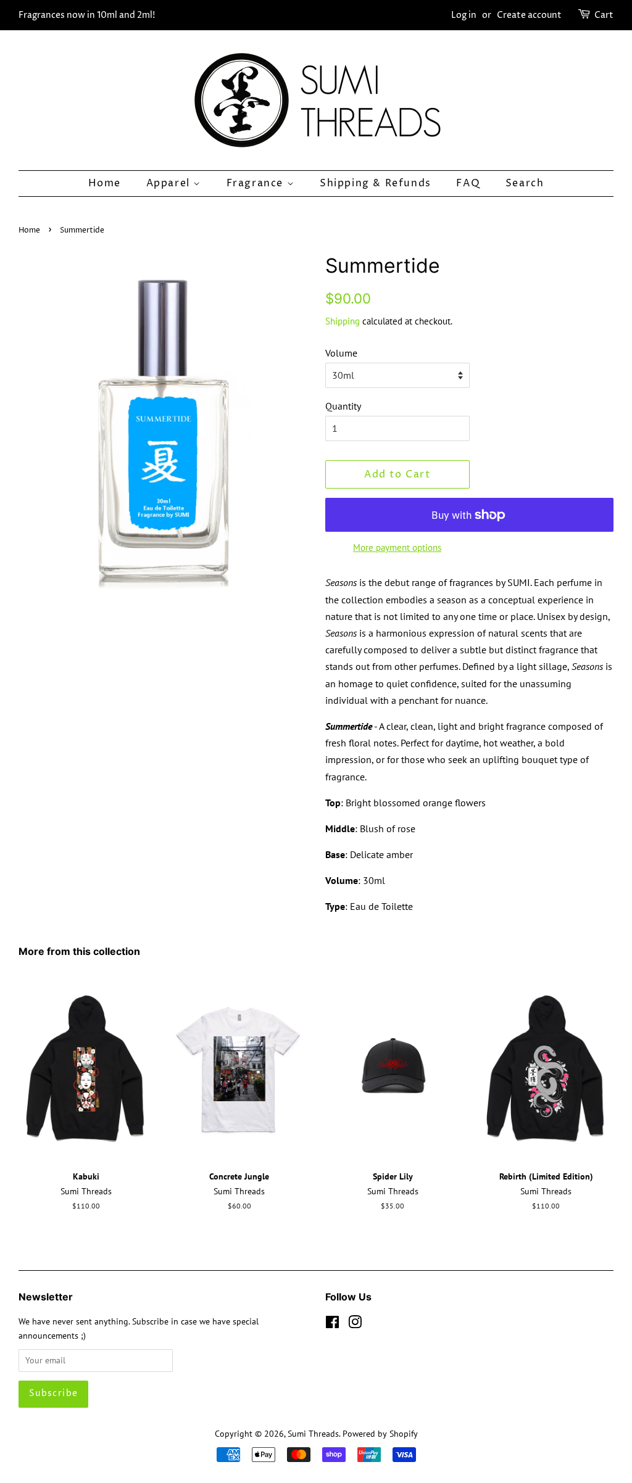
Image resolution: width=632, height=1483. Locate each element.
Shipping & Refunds (375, 183)
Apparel (170, 183)
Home (104, 183)
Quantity (343, 406)
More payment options (397, 547)
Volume (341, 353)
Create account (529, 15)
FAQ (468, 183)
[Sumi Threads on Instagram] (355, 1324)
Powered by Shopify (380, 1433)
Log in (463, 15)
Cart (603, 15)
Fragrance (257, 183)
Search (524, 183)
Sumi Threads (313, 1433)
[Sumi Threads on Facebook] (332, 1324)
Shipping (342, 321)
